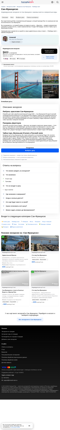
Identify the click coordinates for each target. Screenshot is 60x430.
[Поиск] (57, 2)
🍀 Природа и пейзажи (45, 224)
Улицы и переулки (46, 221)
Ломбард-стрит (36, 6)
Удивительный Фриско (9, 255)
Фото (12, 17)
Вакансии (4, 352)
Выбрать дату (30, 150)
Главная (3, 6)
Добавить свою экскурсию (9, 339)
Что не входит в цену (13, 186)
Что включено (11, 175)
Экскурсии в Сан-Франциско (24, 6)
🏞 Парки (14, 224)
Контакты (6, 377)
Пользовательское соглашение (11, 354)
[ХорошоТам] (27, 2)
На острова (21, 224)
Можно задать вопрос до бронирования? (20, 210)
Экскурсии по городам (8, 331)
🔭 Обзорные (24, 221)
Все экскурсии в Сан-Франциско (30, 319)
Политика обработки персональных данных (14, 357)
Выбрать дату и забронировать (49, 51)
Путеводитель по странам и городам (12, 336)
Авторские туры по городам (10, 334)
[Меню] (2, 2)
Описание (5, 17)
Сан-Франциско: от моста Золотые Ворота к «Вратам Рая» (13, 291)
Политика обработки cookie (9, 360)
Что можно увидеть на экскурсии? (18, 171)
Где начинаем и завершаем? (16, 194)
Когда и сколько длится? (14, 198)
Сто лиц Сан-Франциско (39, 255)
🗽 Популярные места (31, 224)
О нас (3, 349)
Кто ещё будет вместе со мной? (17, 202)
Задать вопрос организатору (50, 57)
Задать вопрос (16, 42)
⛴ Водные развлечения (16, 227)
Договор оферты (6, 362)
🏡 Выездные (5, 227)
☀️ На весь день (6, 221)
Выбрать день (20, 17)
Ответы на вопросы (32, 17)
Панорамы (37, 221)
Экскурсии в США (11, 6)
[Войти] (52, 2)
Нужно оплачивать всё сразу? (16, 206)
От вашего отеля (6, 224)
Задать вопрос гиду (8, 375)
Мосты (31, 221)
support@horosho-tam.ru (10, 380)
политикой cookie (15, 427)
